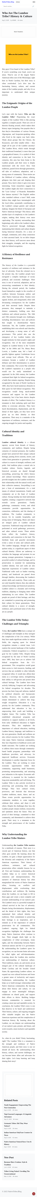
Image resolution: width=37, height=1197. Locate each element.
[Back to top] (33, 1193)
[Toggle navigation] (33, 2)
